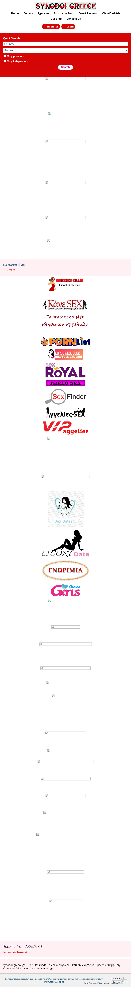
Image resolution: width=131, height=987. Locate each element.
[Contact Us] (87, 26)
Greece (11, 270)
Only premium (15, 56)
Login (70, 26)
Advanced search (67, 72)
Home (15, 13)
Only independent (17, 61)
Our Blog (56, 18)
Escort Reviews (87, 13)
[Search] (79, 26)
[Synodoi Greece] (65, 6)
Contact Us (73, 18)
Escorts (28, 13)
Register (52, 26)
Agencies (43, 13)
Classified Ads (111, 13)
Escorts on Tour (64, 13)
